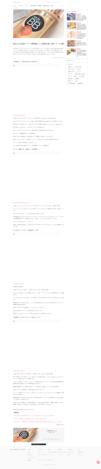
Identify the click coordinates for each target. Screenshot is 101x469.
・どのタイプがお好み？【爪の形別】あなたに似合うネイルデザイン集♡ (30, 418)
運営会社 (29, 460)
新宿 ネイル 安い (71, 71)
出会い (29, 452)
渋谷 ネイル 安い (78, 66)
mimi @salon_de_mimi (18, 283)
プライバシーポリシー (42, 460)
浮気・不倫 (70, 452)
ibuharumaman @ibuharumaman (21, 202)
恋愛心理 (60, 449)
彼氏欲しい (70, 66)
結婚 (49, 449)
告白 (79, 449)
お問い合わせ (50, 460)
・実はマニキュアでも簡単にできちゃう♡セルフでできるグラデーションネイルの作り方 (34, 415)
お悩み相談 (80, 452)
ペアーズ (70, 76)
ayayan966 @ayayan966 (19, 115)
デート (39, 452)
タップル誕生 (81, 76)
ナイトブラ (70, 73)
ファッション (60, 454)
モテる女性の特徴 (71, 83)
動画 (69, 454)
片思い (29, 449)
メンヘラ (79, 71)
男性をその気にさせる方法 (80, 73)
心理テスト (30, 454)
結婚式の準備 (80, 83)
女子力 (79, 69)
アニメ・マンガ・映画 (42, 454)
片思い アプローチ (71, 69)
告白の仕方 (70, 78)
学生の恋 (70, 449)
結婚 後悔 (77, 78)
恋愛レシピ (50, 2)
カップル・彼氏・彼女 (52, 452)
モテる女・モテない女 (62, 452)
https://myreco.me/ (28, 409)
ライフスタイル (31, 457)
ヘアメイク (50, 454)
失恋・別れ (40, 449)
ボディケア (80, 454)
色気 (75, 76)
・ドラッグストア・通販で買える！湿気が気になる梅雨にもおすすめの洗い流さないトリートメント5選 (37, 421)
